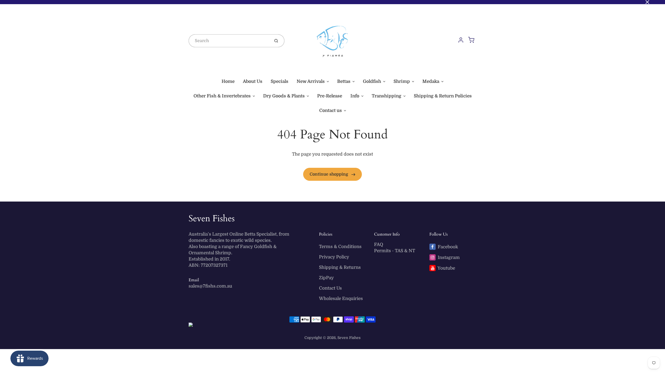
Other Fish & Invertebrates (222, 96)
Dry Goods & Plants (284, 96)
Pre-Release (329, 96)
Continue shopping (329, 174)
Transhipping (386, 96)
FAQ (378, 244)
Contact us (330, 110)
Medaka (430, 81)
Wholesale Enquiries (341, 298)
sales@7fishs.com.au (210, 286)
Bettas (343, 81)
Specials (279, 81)
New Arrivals (311, 81)
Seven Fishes (212, 218)
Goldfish (372, 81)
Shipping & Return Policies (443, 96)
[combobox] (229, 40)
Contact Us (330, 288)
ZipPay (326, 277)
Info (354, 96)
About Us (252, 81)
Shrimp (402, 81)
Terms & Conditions (340, 246)
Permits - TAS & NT (394, 250)
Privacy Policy (334, 257)
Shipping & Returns (340, 267)
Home (228, 81)
